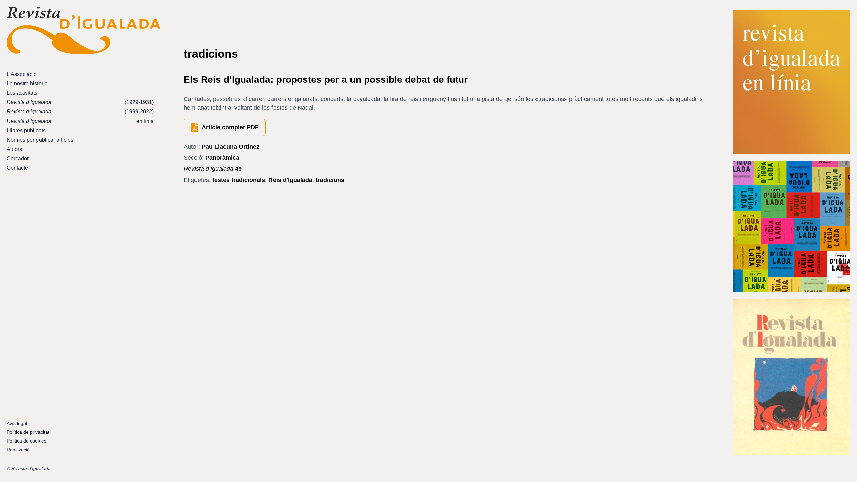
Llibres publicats (26, 130)
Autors (14, 149)
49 (213, 168)
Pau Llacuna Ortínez (230, 146)
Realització (18, 449)
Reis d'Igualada (290, 180)
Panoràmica (222, 157)
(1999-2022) (80, 111)
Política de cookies (26, 441)
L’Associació (22, 74)
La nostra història (27, 83)
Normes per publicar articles (40, 140)
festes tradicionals (238, 180)
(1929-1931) (80, 102)
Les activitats (22, 93)
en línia (80, 121)
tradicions (330, 180)
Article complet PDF (230, 127)
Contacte (17, 168)
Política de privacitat (28, 432)
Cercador (18, 158)
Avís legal (17, 423)
